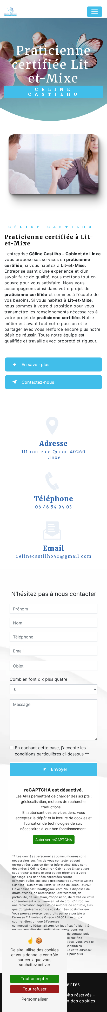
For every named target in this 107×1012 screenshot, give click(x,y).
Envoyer (59, 769)
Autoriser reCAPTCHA (53, 839)
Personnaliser (35, 999)
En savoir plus (36, 364)
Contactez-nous (38, 382)
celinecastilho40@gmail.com (54, 556)
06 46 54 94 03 (53, 507)
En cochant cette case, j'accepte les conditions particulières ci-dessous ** (52, 750)
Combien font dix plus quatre (38, 679)
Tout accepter (34, 978)
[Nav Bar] (94, 11)
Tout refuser (34, 989)
